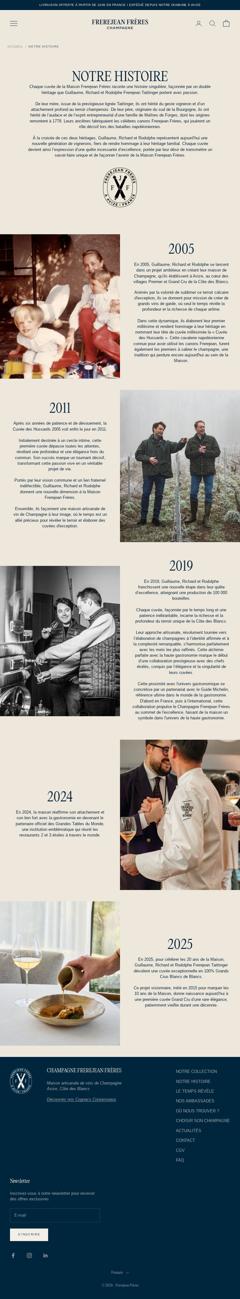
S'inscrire (29, 1234)
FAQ (180, 1160)
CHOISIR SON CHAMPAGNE (203, 1120)
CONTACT (185, 1140)
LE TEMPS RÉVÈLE (195, 1091)
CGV (180, 1150)
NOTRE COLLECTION (196, 1071)
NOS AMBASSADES (195, 1101)
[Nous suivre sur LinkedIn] (45, 1255)
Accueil (15, 46)
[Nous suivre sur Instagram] (29, 1255)
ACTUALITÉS (188, 1130)
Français (117, 1273)
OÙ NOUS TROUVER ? (197, 1111)
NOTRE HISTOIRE (193, 1081)
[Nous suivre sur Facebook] (13, 1255)
